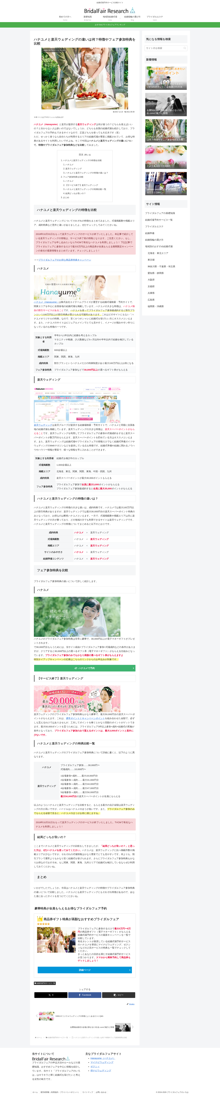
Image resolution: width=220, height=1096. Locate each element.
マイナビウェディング (102, 1062)
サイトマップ (87, 1092)
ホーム (35, 1092)
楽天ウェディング (73, 168)
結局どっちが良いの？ (75, 193)
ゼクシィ (95, 1066)
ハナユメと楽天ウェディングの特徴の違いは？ (86, 173)
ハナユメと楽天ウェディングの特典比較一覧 (85, 189)
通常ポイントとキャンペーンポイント (85, 718)
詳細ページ (85, 970)
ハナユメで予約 (87, 668)
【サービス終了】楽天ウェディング (81, 185)
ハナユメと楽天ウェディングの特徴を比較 (82, 160)
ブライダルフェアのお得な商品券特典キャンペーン (64, 260)
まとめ (66, 197)
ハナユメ (69, 164)
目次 (81, 154)
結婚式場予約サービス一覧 (46, 983)
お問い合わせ (101, 1092)
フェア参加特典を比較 (73, 177)
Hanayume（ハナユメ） (103, 1058)
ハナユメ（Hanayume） (46, 302)
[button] (118, 995)
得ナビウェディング (101, 1070)
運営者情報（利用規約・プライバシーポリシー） (60, 1092)
